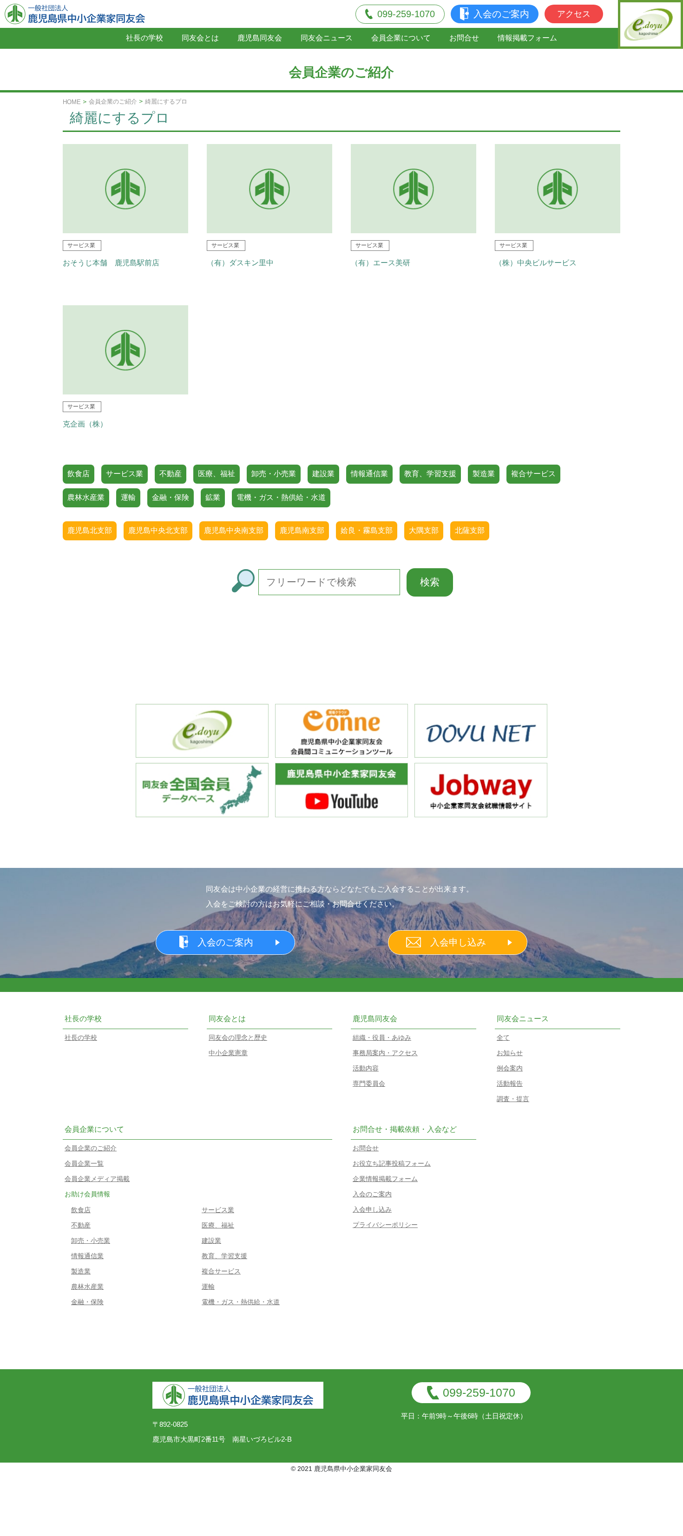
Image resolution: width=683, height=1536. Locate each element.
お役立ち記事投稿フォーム (392, 1163)
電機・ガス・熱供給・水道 (281, 497)
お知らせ (510, 1053)
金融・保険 (170, 497)
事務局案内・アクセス (385, 1053)
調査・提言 (513, 1099)
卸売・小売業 (273, 474)
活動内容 (366, 1068)
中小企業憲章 (228, 1053)
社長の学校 (144, 38)
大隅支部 (424, 530)
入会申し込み (458, 942)
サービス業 (124, 474)
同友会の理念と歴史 (238, 1037)
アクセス (574, 14)
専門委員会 (369, 1083)
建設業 (323, 474)
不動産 (170, 474)
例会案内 (510, 1068)
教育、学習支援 (430, 474)
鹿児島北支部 (89, 530)
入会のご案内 (501, 14)
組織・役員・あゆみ (382, 1037)
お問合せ (464, 38)
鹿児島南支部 (302, 530)
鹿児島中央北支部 (158, 530)
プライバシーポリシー (385, 1224)
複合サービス (533, 474)
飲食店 (78, 474)
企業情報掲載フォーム (385, 1178)
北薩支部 (470, 530)
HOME (72, 101)
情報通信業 (369, 474)
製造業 (484, 474)
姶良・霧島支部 (367, 530)
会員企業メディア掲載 (97, 1178)
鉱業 (212, 497)
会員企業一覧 (84, 1163)
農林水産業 (86, 497)
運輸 (128, 497)
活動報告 (510, 1083)
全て (503, 1037)
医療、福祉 (216, 474)
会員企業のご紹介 (113, 101)
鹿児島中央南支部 (233, 530)
